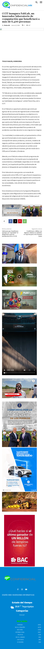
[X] (15, 221)
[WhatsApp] (25, 221)
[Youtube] (26, 589)
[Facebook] (10, 221)
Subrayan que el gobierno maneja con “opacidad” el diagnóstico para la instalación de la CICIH (10, 233)
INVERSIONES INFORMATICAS (23, 595)
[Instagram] (22, 589)
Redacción (7, 25)
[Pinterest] (20, 221)
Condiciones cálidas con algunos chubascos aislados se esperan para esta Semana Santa (33, 233)
